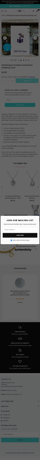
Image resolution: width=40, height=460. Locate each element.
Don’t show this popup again (21, 240)
